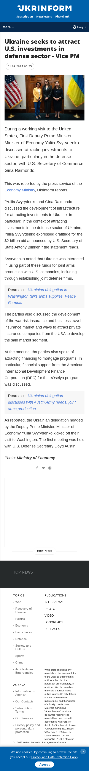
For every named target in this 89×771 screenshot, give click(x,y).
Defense (21, 639)
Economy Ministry (20, 190)
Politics (20, 618)
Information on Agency (25, 692)
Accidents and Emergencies (25, 670)
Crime (19, 662)
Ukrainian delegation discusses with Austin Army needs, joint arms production (42, 402)
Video (49, 615)
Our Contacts (24, 701)
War (18, 602)
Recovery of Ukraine (23, 610)
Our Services (24, 718)
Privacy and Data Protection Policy (54, 757)
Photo (49, 609)
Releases (52, 629)
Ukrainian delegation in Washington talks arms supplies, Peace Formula (42, 296)
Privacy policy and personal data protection (27, 728)
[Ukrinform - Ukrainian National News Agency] (44, 7)
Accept (44, 764)
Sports (19, 655)
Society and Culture (23, 647)
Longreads (53, 622)
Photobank (62, 16)
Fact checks (23, 632)
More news (44, 551)
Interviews (53, 602)
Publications (55, 595)
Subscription (24, 16)
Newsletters (44, 16)
